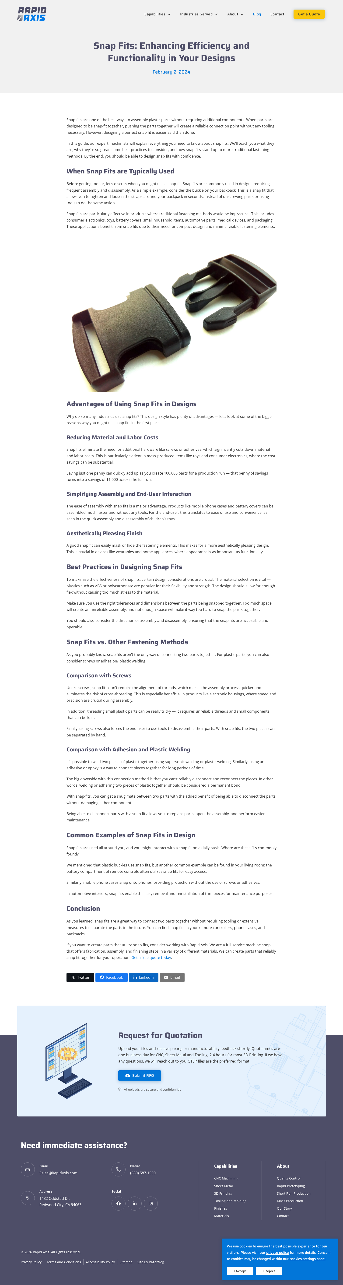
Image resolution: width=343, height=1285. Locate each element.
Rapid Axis (41, 1252)
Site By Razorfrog (150, 1262)
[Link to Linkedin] (135, 1204)
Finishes (220, 1208)
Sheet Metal (223, 1186)
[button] (80, 977)
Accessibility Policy (100, 1262)
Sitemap (126, 1262)
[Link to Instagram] (151, 1204)
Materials (221, 1216)
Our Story (284, 1208)
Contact (283, 1216)
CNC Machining (226, 1178)
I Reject (269, 1271)
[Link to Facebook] (119, 1204)
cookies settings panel (308, 1259)
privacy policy (277, 1252)
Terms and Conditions (63, 1262)
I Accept (240, 1271)
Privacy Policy (31, 1262)
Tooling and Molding (230, 1201)
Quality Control (289, 1178)
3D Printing (223, 1193)
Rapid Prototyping (291, 1186)
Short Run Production (294, 1193)
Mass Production (290, 1201)
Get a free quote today (151, 957)
